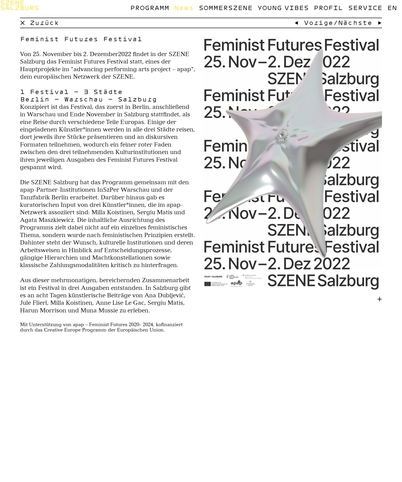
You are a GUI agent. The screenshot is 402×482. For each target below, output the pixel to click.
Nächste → (360, 22)
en (392, 7)
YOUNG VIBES (282, 7)
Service (365, 7)
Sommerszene (225, 7)
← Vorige (313, 22)
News (184, 7)
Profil (328, 7)
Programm (149, 7)
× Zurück (39, 22)
